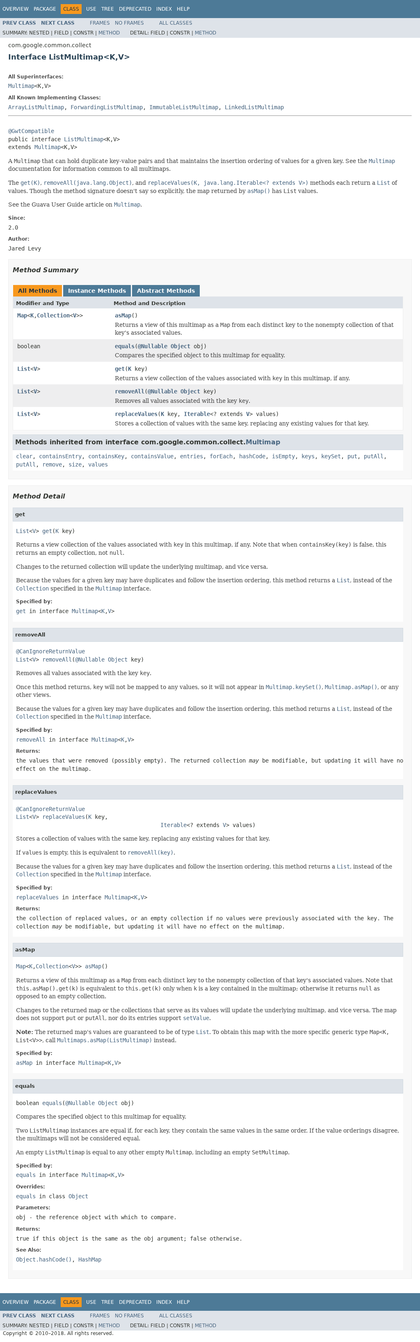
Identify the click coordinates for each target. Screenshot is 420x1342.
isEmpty (283, 456)
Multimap (21, 86)
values (98, 464)
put (352, 456)
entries (191, 456)
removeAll (129, 391)
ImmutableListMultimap (183, 107)
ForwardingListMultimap (107, 107)
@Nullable (152, 346)
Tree (107, 9)
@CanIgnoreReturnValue (50, 651)
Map (22, 315)
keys (308, 456)
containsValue (152, 456)
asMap (123, 315)
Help (183, 9)
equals (125, 346)
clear (24, 456)
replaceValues (136, 414)
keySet (331, 456)
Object (180, 346)
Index (164, 9)
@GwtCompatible (31, 131)
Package (45, 9)
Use (91, 9)
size (75, 464)
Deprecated (135, 9)
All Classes (175, 23)
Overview (15, 9)
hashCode (252, 456)
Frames (100, 23)
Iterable (197, 414)
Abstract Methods (166, 290)
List (23, 368)
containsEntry (60, 456)
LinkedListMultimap (254, 107)
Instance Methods (97, 290)
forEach (221, 456)
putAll (373, 456)
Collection (53, 315)
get (120, 368)
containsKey (106, 456)
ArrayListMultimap (36, 107)
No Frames (129, 23)
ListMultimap (83, 139)
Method (109, 33)
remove (52, 464)
